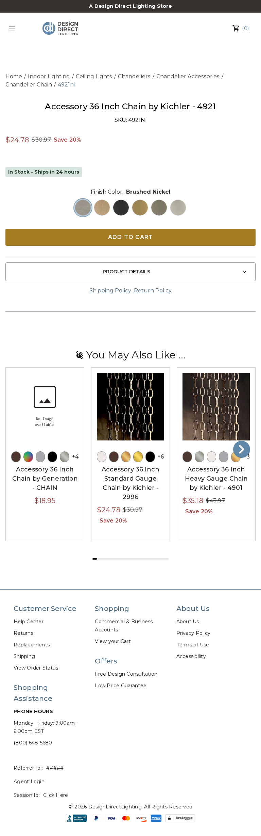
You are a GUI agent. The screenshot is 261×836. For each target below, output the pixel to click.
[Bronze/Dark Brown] (16, 456)
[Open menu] (12, 29)
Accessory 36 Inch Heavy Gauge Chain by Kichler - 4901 (216, 479)
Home (13, 76)
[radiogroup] (130, 207)
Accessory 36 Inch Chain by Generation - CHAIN (45, 479)
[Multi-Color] (28, 456)
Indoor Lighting (49, 76)
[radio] (83, 207)
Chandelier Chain (28, 84)
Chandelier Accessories (188, 76)
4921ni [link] (66, 84)
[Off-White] (101, 456)
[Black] (52, 456)
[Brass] (138, 456)
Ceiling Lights (94, 76)
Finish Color (106, 192)
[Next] (241, 449)
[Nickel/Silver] (64, 456)
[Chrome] (40, 456)
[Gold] (126, 456)
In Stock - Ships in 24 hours (43, 172)
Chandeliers (134, 76)
